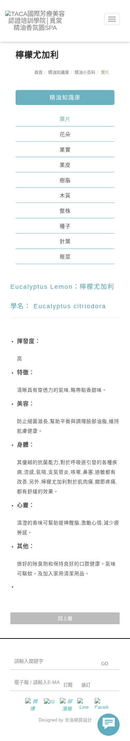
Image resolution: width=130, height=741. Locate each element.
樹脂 (65, 180)
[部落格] (65, 705)
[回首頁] (35, 20)
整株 (65, 211)
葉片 (65, 119)
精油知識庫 (58, 72)
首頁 (38, 72)
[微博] (30, 705)
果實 (65, 150)
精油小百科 (85, 72)
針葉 (65, 241)
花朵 (65, 134)
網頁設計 (83, 720)
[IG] (48, 705)
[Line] (82, 705)
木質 (65, 195)
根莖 (65, 257)
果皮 (65, 165)
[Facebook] (100, 705)
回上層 (65, 618)
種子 (65, 226)
